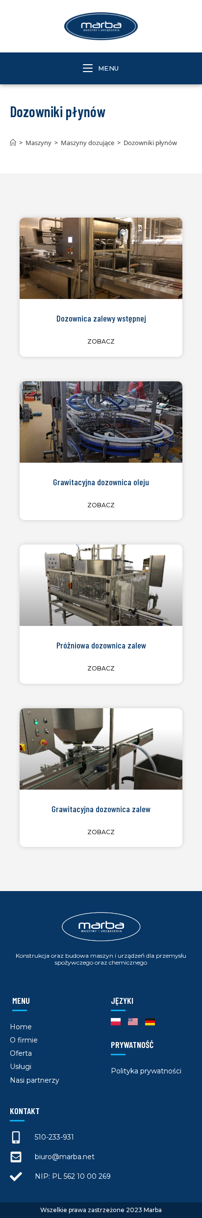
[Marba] (13, 142)
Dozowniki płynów (150, 142)
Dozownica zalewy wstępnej (101, 318)
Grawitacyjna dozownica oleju (101, 481)
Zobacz (101, 341)
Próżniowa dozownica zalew (101, 645)
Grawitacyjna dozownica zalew (101, 808)
